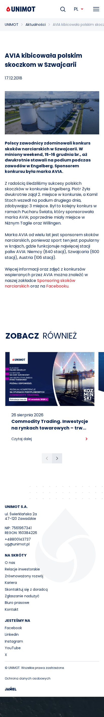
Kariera (11, 582)
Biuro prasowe (17, 602)
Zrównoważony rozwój (24, 576)
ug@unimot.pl (17, 544)
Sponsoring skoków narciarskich (40, 283)
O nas (10, 562)
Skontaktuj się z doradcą (26, 589)
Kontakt (11, 609)
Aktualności (35, 24)
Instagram (14, 641)
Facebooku (57, 286)
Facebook (13, 628)
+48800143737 (18, 539)
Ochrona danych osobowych (27, 678)
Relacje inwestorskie (22, 569)
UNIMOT (11, 24)
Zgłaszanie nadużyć (22, 596)
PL (76, 9)
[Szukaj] (63, 9)
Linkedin (12, 634)
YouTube (13, 648)
